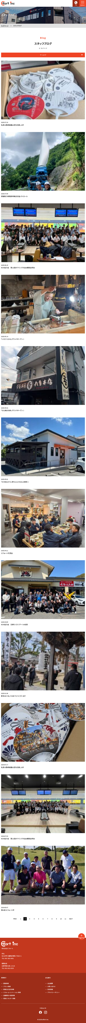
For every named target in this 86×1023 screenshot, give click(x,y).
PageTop (81, 938)
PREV (15, 919)
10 (61, 919)
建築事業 (6, 983)
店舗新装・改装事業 (9, 995)
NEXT (71, 919)
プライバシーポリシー (53, 992)
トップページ (4, 26)
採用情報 (50, 989)
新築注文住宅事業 (8, 989)
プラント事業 (7, 986)
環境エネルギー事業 (9, 998)
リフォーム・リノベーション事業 (12, 992)
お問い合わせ (51, 986)
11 (65, 919)
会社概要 (50, 983)
